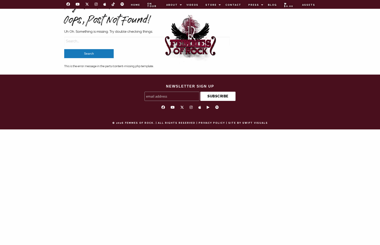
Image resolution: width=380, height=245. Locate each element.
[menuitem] (135, 5)
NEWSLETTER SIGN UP (190, 86)
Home (135, 5)
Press (253, 5)
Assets (308, 5)
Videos (192, 5)
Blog (272, 5)
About (172, 5)
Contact (233, 5)
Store (211, 5)
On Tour (152, 5)
